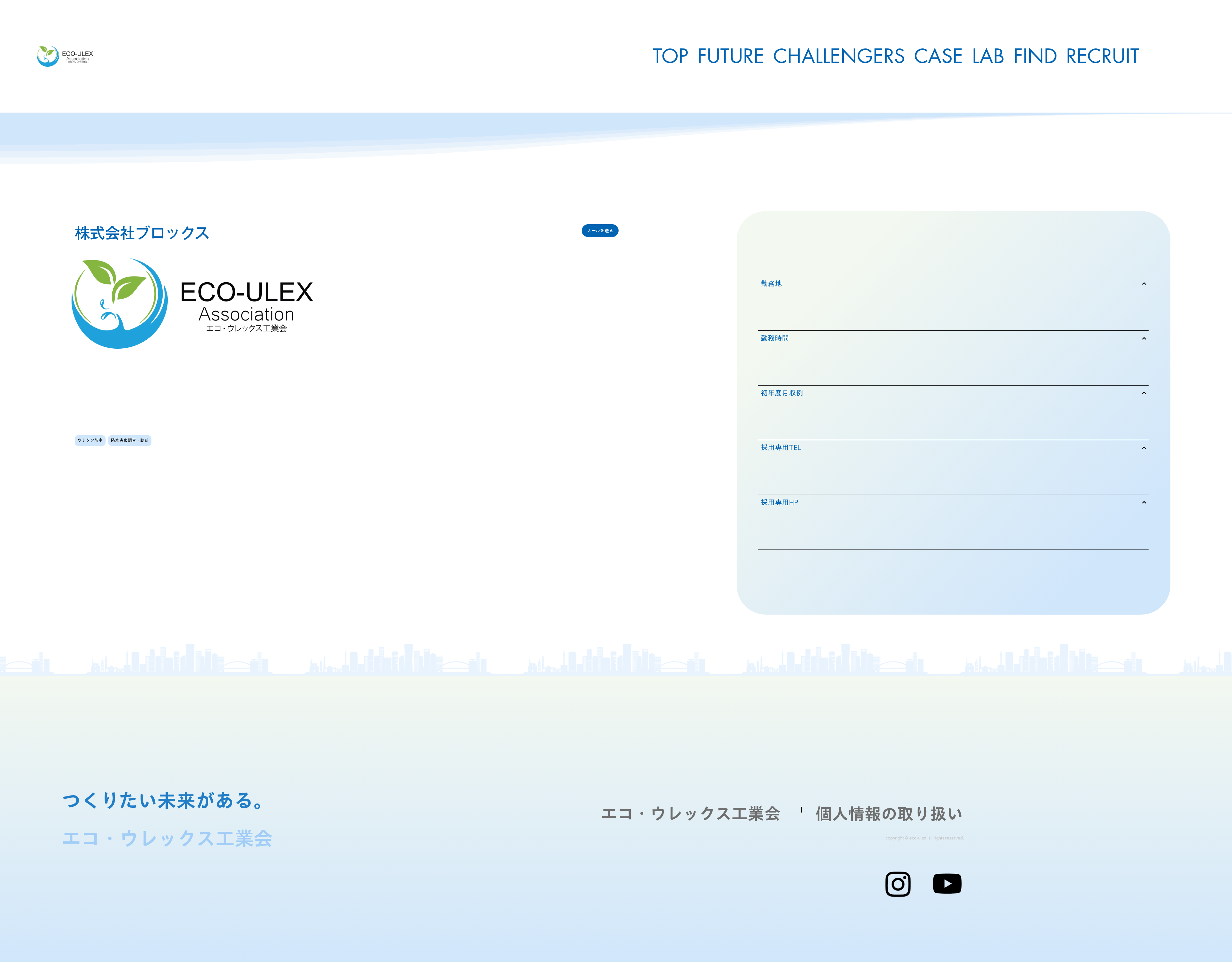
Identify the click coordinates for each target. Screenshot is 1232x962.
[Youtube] (947, 883)
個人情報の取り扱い (889, 813)
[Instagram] (898, 883)
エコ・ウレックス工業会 (691, 813)
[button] (600, 230)
